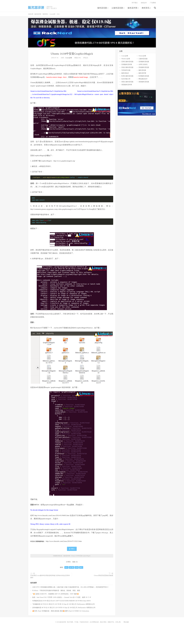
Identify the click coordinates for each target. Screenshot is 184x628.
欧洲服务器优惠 (144, 76)
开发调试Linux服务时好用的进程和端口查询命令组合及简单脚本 (50, 576)
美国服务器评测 (126, 84)
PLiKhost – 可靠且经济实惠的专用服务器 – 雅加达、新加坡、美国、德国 (56, 590)
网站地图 (126, 622)
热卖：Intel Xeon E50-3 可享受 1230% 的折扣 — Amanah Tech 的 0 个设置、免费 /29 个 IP (61, 597)
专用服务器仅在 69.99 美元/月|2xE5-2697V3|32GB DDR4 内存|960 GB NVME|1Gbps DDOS (61, 601)
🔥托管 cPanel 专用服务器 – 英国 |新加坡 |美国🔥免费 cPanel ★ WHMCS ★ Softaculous (60, 611)
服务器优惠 (102, 8)
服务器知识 (125, 73)
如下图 (71, 567)
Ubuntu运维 (142, 56)
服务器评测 (36, 7)
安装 (76, 567)
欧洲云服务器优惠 (127, 76)
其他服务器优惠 (144, 67)
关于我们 (135, 3)
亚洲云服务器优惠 (127, 61)
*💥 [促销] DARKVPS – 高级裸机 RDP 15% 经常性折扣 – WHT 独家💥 (55, 594)
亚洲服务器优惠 (144, 61)
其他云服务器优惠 (127, 67)
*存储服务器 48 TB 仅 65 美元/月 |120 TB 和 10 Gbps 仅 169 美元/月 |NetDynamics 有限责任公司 (63, 604)
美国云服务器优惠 (127, 82)
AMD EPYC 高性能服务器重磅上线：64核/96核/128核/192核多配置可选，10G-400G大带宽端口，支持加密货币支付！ (70, 587)
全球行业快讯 (143, 64)
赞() (73, 549)
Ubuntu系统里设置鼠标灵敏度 (103, 575)
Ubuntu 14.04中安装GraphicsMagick (72, 53)
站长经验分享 (125, 79)
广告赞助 (153, 3)
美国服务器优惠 (144, 82)
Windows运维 (125, 59)
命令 (66, 567)
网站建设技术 (143, 79)
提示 (81, 567)
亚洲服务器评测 (126, 64)
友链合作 (144, 3)
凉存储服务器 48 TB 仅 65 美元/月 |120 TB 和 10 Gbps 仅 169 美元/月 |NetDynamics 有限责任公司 (63, 607)
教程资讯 (145, 8)
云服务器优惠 (117, 8)
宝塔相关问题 (125, 70)
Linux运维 (52, 14)
